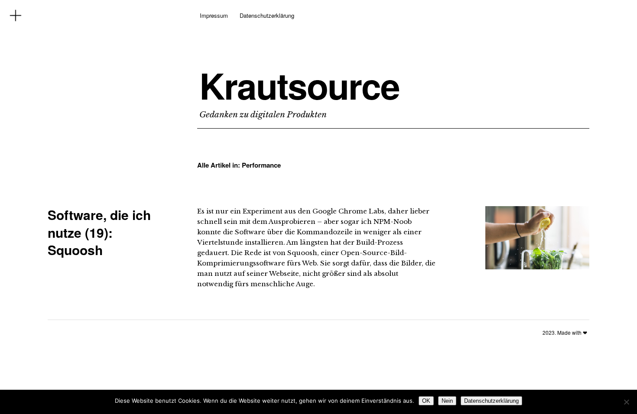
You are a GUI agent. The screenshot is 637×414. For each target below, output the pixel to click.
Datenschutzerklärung (267, 15)
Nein (447, 401)
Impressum (214, 15)
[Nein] (626, 402)
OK (426, 401)
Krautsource (299, 85)
